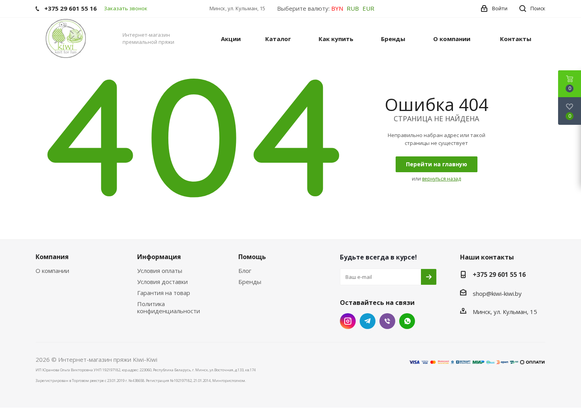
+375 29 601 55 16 (499, 274)
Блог (244, 271)
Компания (52, 256)
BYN (337, 8)
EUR (368, 8)
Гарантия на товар (163, 293)
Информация (159, 256)
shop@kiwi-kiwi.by (497, 293)
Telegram (367, 321)
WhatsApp (407, 321)
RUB (353, 8)
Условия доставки (162, 282)
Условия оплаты (159, 271)
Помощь (252, 256)
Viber (387, 321)
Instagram (348, 321)
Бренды (249, 282)
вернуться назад (441, 178)
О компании (52, 271)
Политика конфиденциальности (168, 307)
